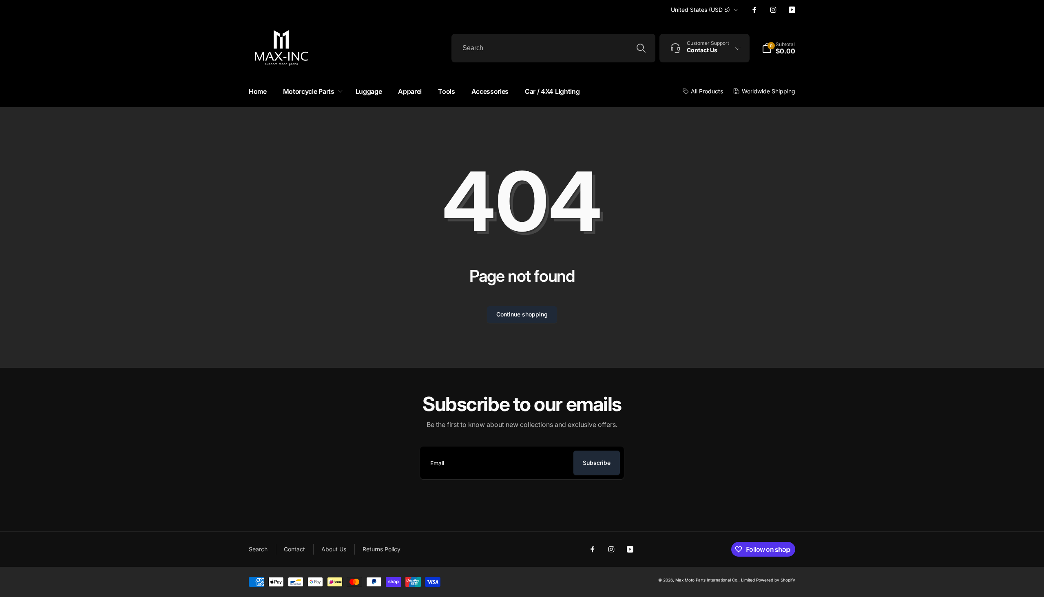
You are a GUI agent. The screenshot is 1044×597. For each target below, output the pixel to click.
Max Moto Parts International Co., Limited (715, 579)
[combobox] (553, 48)
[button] (311, 91)
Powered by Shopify (775, 579)
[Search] (641, 48)
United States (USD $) (700, 9)
